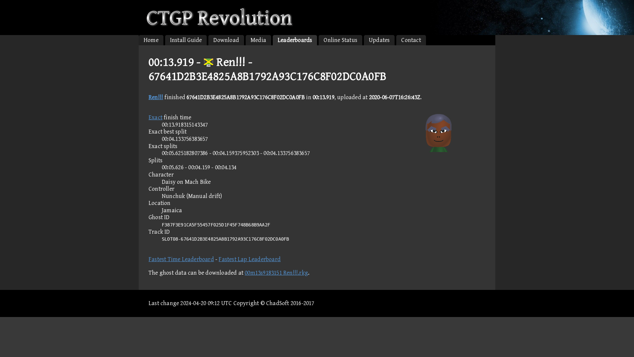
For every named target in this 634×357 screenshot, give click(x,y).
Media (258, 40)
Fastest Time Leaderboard (181, 259)
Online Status (340, 40)
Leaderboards (295, 40)
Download (226, 40)
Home (151, 40)
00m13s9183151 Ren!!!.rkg (276, 272)
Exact (155, 117)
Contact (411, 40)
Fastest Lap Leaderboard (250, 259)
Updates (379, 40)
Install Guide (186, 40)
